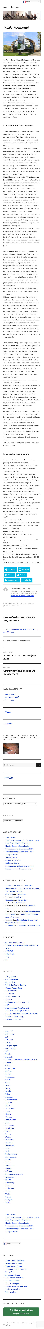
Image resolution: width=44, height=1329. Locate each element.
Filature (8, 1103)
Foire (7, 1105)
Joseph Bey (9, 1272)
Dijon (7, 1094)
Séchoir (8, 1168)
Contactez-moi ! (12, 697)
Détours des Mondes (13, 1263)
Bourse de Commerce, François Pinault (21, 1060)
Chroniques (10, 1068)
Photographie (11, 1157)
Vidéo (7, 1194)
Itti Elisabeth (10, 914)
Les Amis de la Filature (14, 1278)
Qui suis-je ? (10, 694)
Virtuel (8, 1197)
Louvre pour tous (12, 1281)
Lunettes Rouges (12, 1283)
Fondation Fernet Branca (15, 985)
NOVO (7, 948)
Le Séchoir (9, 994)
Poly (7, 957)
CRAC (7, 1083)
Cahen (8, 1065)
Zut (6, 960)
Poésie (8, 1160)
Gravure (8, 1117)
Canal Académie (11, 979)
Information (10, 837)
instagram (9, 700)
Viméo (8, 712)
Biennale (9, 1057)
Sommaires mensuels (14, 1174)
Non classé (9, 1145)
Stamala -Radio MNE (14, 1019)
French (9, 1243)
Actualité (9, 1031)
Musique (8, 1143)
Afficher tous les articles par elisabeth (22, 595)
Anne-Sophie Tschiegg (14, 1261)
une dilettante (12, 7)
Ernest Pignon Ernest (14, 1266)
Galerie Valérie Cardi (13, 988)
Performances (11, 1154)
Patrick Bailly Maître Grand (16, 1286)
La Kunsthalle (11, 991)
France (13, 606)
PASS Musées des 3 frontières (17, 1011)
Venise (8, 1191)
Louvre (8, 1134)
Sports (8, 1180)
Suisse (8, 1185)
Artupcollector (11, 976)
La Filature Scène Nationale (29, 926)
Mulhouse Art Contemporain (17, 1002)
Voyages (8, 1200)
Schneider (9, 1165)
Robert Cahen (10, 1292)
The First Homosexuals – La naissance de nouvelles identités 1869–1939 (22, 888)
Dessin (8, 1091)
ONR (7, 1005)
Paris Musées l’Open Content (17, 1008)
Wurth (8, 1203)
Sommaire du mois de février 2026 (19, 849)
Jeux (7, 1123)
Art (25, 603)
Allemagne (9, 1034)
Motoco (8, 999)
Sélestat (8, 1171)
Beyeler (8, 1054)
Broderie (8, 1063)
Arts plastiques (11, 1045)
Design (8, 1088)
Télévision (9, 1188)
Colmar (8, 1074)
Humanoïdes (10, 1120)
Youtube (8, 724)
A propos (17, 1323)
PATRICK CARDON (12, 886)
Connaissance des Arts (14, 943)
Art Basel (9, 1040)
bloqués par (23, 1312)
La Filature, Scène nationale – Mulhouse (21, 945)
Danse (7, 1085)
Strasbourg (9, 1183)
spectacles (9, 1177)
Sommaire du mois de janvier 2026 (19, 866)
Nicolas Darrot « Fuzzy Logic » (17, 846)
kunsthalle (9, 1125)
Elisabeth (9, 926)
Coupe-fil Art (10, 982)
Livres (7, 1131)
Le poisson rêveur (12, 1275)
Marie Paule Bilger (32, 911)
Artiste (29, 603)
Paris (17, 606)
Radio (7, 1163)
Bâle (7, 1051)
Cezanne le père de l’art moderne (18, 869)
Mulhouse (9, 1140)
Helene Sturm (11, 857)
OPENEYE (9, 951)
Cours (7, 1080)
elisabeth (9, 603)
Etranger (9, 1097)
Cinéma (8, 1071)
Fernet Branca (11, 1100)
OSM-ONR (9, 954)
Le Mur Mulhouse (12, 996)
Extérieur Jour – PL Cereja (15, 1269)
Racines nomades (12, 1289)
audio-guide (10, 1048)
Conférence (10, 1077)
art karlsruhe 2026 (13, 860)
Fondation (9, 1108)
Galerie (8, 1114)
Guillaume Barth (12, 863)
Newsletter (22, 894)
